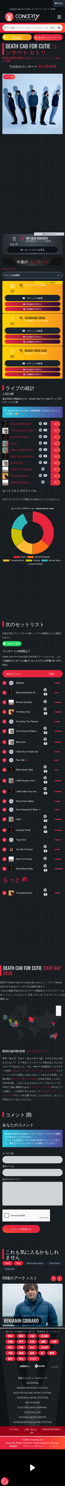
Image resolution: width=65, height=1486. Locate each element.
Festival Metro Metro (32, 1417)
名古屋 (44, 1336)
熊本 (10, 1358)
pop (18, 1263)
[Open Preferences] (5, 1481)
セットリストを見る (34, 249)
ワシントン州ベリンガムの (24, 1079)
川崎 (54, 1341)
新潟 (21, 1353)
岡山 (21, 1358)
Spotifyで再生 (13, 643)
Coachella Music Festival (32, 1397)
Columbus (17, 37)
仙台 (32, 1347)
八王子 (33, 1358)
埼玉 (10, 1347)
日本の (60, 3)
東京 (10, 1336)
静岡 (52, 1353)
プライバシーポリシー (33, 1446)
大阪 (32, 1336)
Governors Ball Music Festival (32, 1422)
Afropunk (33, 1383)
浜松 (32, 1353)
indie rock (54, 1263)
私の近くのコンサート (49, 37)
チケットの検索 (35, 298)
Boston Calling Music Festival (33, 1392)
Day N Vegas (32, 1402)
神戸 (21, 1341)
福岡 (43, 1341)
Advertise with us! (45, 1431)
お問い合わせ (30, 1429)
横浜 (21, 1336)
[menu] (59, 17)
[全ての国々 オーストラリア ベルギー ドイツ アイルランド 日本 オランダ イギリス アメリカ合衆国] (32, 275)
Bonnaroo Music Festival (32, 1388)
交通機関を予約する (34, 309)
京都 (32, 1341)
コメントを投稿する (21, 1229)
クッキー (53, 1446)
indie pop (10, 1269)
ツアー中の (14, 1429)
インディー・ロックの (40, 1087)
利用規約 (13, 1446)
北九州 (44, 1347)
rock (7, 1263)
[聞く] (41, 424)
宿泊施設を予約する (34, 304)
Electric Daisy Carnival (32, 1407)
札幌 (10, 1341)
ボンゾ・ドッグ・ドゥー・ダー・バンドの (35, 1070)
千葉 (10, 1353)
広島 (21, 1347)
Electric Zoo (32, 1412)
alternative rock (35, 1263)
